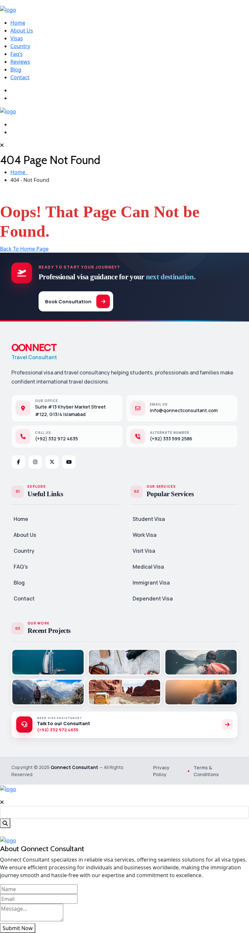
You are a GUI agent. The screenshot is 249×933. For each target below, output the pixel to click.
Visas (16, 38)
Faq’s (16, 53)
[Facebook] (18, 462)
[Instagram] (35, 462)
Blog (15, 69)
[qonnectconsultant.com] (8, 9)
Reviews (20, 61)
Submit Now (18, 928)
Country (20, 46)
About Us (21, 30)
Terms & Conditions (206, 770)
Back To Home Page (24, 248)
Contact (20, 77)
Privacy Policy (161, 770)
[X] (52, 462)
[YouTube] (69, 462)
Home (17, 22)
